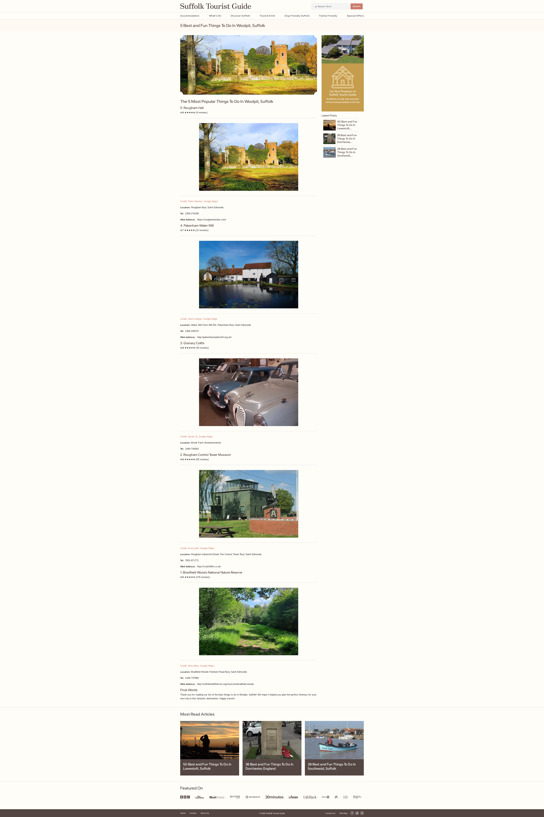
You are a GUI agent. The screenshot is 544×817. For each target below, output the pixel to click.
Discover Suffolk (240, 15)
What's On (215, 15)
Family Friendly (328, 15)
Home (183, 813)
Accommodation (189, 15)
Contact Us (330, 813)
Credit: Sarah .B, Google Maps (196, 436)
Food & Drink (267, 15)
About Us (205, 813)
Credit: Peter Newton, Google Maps (199, 201)
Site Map (343, 813)
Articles (193, 813)
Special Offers (355, 15)
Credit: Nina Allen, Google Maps (197, 665)
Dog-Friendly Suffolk (297, 15)
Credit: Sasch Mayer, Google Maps (198, 319)
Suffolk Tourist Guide (275, 813)
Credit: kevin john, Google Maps (197, 548)
